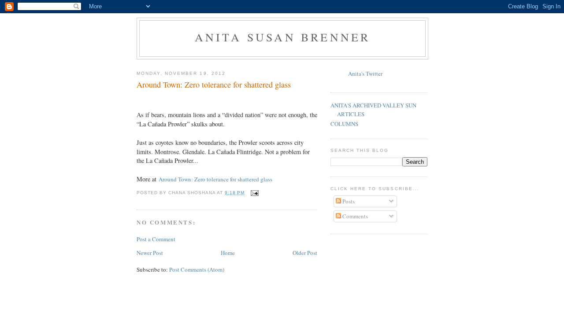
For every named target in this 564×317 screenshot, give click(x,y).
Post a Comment (156, 239)
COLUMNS (344, 124)
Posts (348, 201)
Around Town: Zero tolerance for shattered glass (214, 84)
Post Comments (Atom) (196, 269)
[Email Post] (254, 192)
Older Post (305, 253)
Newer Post (150, 253)
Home (228, 253)
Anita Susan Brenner (283, 36)
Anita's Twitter (365, 73)
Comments (354, 216)
